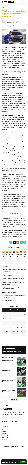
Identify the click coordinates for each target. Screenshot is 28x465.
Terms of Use (13, 462)
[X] (4, 421)
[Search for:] (12, 262)
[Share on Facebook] (4, 26)
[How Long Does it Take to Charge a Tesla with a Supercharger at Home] (21, 382)
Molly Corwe (10, 21)
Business (20, 363)
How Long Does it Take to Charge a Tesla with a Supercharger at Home (8, 380)
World (19, 364)
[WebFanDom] (8, 2)
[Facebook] (2, 421)
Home (3, 5)
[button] (23, 462)
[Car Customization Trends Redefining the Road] (21, 392)
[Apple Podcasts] (17, 421)
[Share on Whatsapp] (21, 242)
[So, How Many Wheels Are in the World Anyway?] (21, 371)
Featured (20, 396)
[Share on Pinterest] (17, 242)
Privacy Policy (5, 462)
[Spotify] (15, 421)
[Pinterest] (12, 421)
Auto (3, 7)
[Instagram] (10, 421)
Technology (21, 384)
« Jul (3, 340)
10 (3, 323)
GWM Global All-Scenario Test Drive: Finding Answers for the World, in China (9, 359)
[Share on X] (7, 26)
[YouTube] (7, 421)
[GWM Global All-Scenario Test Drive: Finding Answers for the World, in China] (21, 361)
